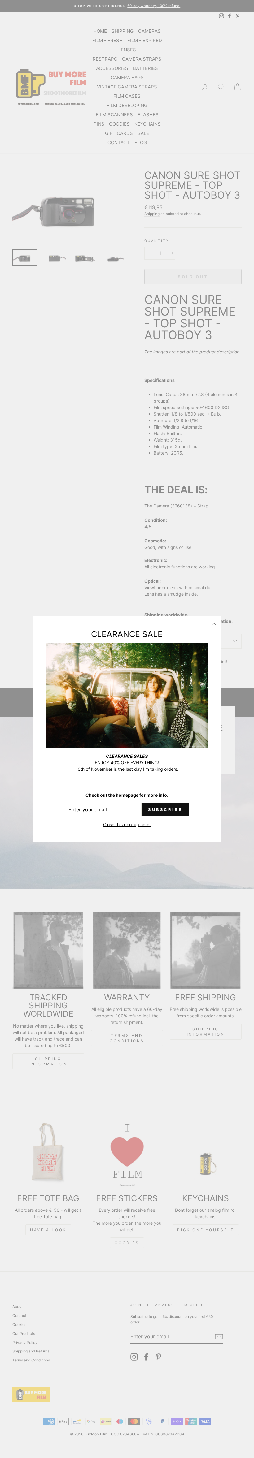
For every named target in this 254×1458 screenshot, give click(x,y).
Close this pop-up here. (127, 824)
